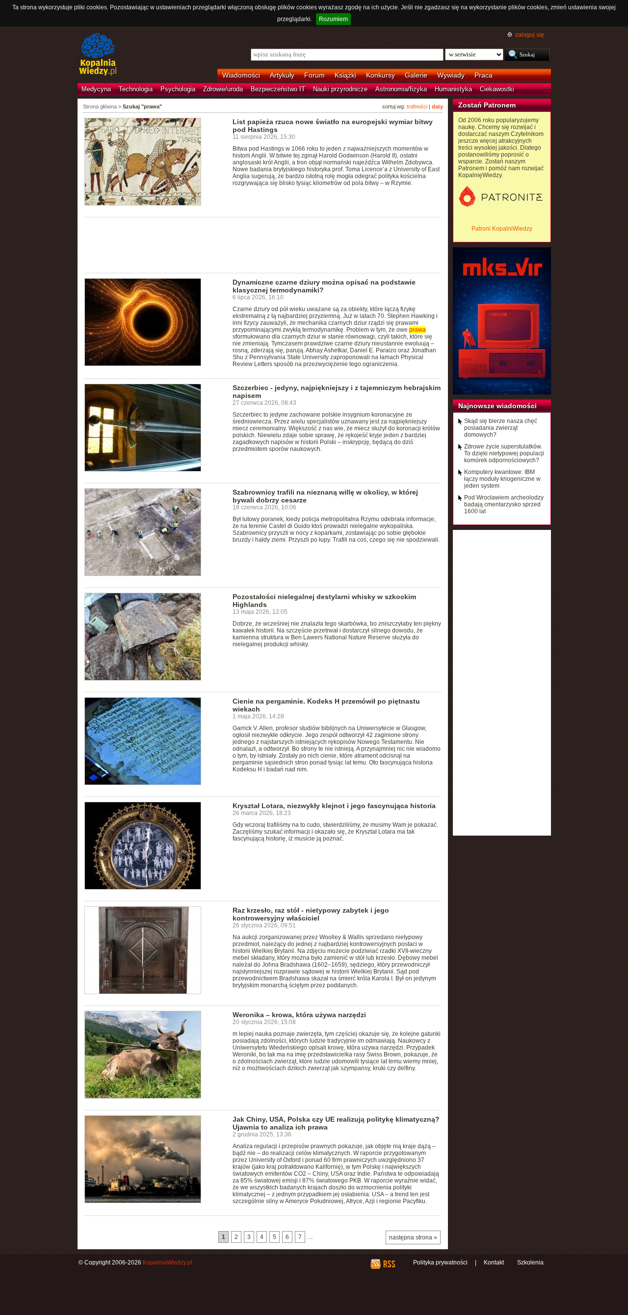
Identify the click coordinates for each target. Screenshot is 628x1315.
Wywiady (451, 75)
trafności (417, 106)
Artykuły (282, 75)
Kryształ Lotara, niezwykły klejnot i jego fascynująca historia (334, 806)
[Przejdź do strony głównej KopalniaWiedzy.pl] (98, 55)
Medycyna (96, 89)
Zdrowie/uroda (223, 89)
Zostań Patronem (487, 105)
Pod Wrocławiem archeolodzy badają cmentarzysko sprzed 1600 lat (504, 504)
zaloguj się (529, 34)
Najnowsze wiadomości (497, 406)
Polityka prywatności (440, 1262)
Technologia (136, 89)
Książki (345, 75)
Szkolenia (530, 1262)
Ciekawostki (497, 89)
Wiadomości (241, 75)
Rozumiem (333, 19)
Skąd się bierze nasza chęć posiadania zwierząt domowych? (500, 428)
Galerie (416, 75)
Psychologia (177, 89)
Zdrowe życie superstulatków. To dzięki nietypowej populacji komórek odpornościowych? (504, 453)
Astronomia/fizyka (401, 89)
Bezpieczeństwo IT (278, 89)
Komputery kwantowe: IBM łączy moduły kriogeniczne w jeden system (502, 479)
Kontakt (494, 1262)
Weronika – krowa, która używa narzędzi (299, 1015)
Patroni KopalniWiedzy (501, 228)
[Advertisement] (263, 244)
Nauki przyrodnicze (340, 89)
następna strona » (413, 1237)
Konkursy (380, 75)
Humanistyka (453, 89)
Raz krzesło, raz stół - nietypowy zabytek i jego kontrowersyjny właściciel (311, 914)
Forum (314, 75)
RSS (388, 1264)
